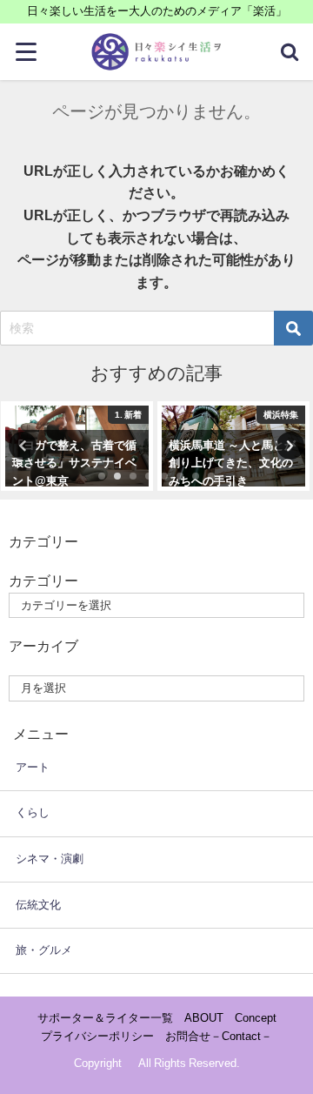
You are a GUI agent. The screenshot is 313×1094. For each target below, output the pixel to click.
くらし (33, 812)
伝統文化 (38, 904)
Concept (255, 1018)
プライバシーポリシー (97, 1036)
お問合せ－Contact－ (218, 1036)
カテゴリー (43, 580)
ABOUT (203, 1018)
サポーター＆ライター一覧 (105, 1018)
